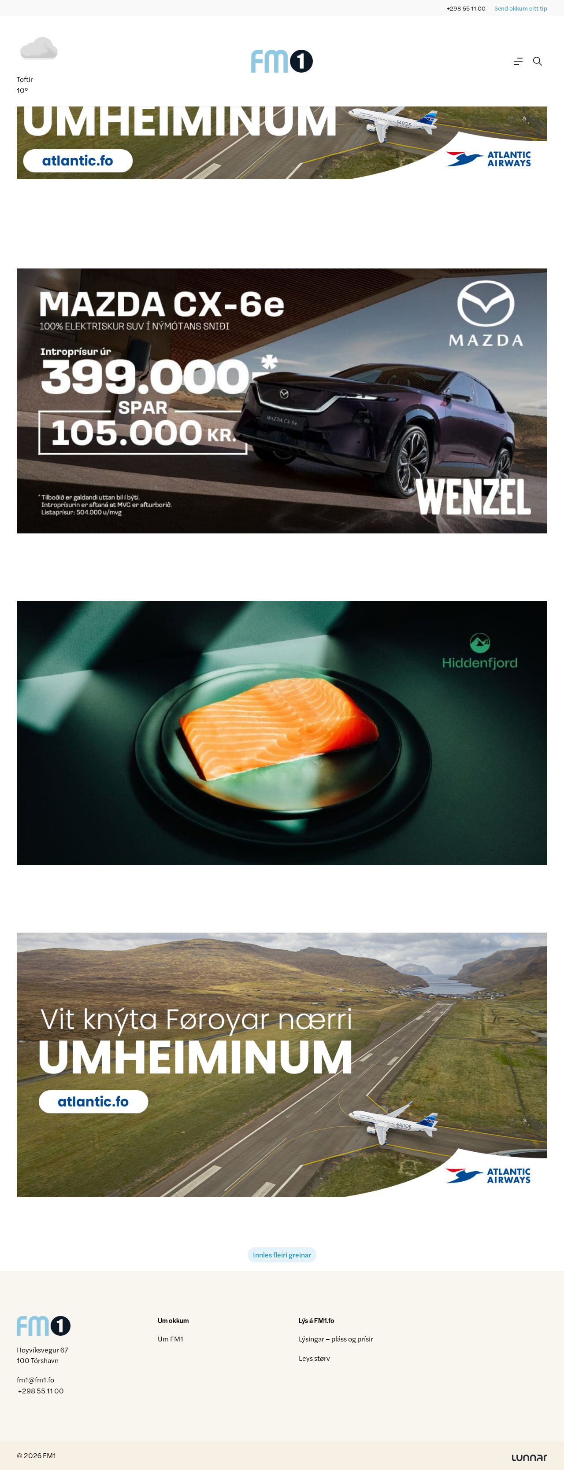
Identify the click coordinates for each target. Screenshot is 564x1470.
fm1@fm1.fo (35, 1379)
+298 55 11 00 (466, 8)
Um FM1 (170, 1339)
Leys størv (314, 1358)
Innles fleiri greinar (282, 1255)
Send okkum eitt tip (520, 8)
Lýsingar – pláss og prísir (336, 1339)
